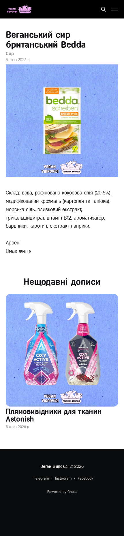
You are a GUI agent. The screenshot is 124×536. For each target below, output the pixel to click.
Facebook (85, 478)
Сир (10, 53)
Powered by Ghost (62, 492)
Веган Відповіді (54, 466)
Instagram (63, 478)
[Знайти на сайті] (103, 9)
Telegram (41, 478)
